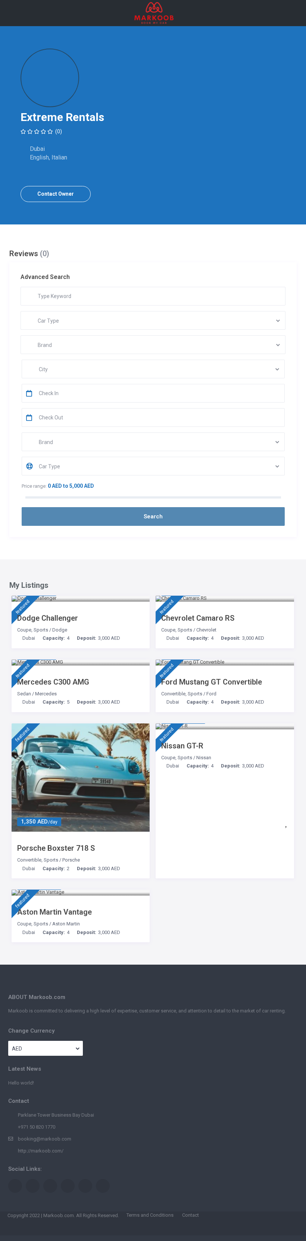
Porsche (71, 860)
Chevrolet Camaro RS (197, 618)
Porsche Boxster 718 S (56, 848)
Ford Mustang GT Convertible (211, 681)
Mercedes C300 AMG (53, 681)
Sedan (24, 693)
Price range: (34, 486)
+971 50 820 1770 (36, 1127)
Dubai (28, 638)
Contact (190, 1215)
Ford (211, 693)
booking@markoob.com (44, 1139)
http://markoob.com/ (40, 1151)
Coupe (24, 630)
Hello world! (21, 1083)
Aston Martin (66, 924)
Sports (41, 630)
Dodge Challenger (47, 618)
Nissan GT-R (182, 745)
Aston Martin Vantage (54, 912)
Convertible (173, 693)
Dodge (59, 630)
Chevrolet (206, 630)
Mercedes (46, 693)
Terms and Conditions (150, 1215)
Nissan (203, 757)
